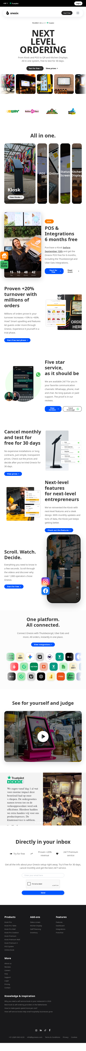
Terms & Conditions (52, 1034)
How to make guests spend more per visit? (20, 1005)
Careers (7, 967)
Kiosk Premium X (11, 939)
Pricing (7, 981)
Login (6, 977)
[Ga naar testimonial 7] (50, 819)
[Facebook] (46, 591)
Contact (7, 984)
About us (7, 960)
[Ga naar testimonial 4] (43, 819)
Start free (66, 13)
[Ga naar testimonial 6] (48, 819)
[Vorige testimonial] (8, 797)
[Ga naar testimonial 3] (40, 819)
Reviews (7, 963)
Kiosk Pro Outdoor (11, 929)
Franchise (59, 929)
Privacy (65, 1034)
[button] (19, 173)
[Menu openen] (77, 13)
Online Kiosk (9, 946)
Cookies (74, 1034)
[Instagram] (46, 581)
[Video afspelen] (43, 736)
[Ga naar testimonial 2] (38, 819)
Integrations (60, 925)
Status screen (35, 919)
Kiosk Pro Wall (10, 925)
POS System (9, 943)
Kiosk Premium (10, 932)
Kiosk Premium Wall (12, 936)
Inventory (34, 929)
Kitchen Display (36, 922)
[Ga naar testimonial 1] (36, 819)
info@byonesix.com (34, 1034)
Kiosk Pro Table (10, 922)
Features (59, 919)
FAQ (6, 970)
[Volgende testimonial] (77, 797)
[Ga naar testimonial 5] (45, 819)
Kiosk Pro (8, 919)
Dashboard (60, 922)
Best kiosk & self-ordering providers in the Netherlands (25, 1001)
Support (7, 974)
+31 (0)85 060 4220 (16, 1034)
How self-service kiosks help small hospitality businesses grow (28, 1008)
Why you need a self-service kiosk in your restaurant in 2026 (27, 998)
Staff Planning (35, 925)
